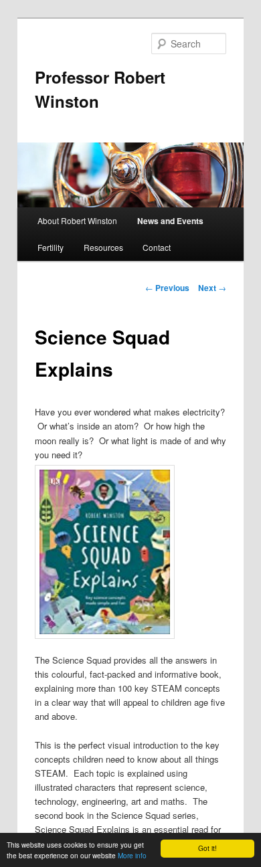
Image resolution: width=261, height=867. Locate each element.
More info (132, 855)
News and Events (170, 221)
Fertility (50, 247)
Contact (157, 247)
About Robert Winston (77, 220)
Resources (103, 247)
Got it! (207, 848)
